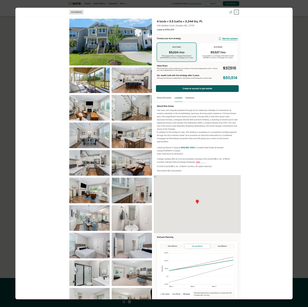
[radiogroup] (197, 52)
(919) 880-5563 (188, 147)
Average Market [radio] (197, 246)
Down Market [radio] (172, 246)
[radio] (176, 52)
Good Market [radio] (222, 246)
